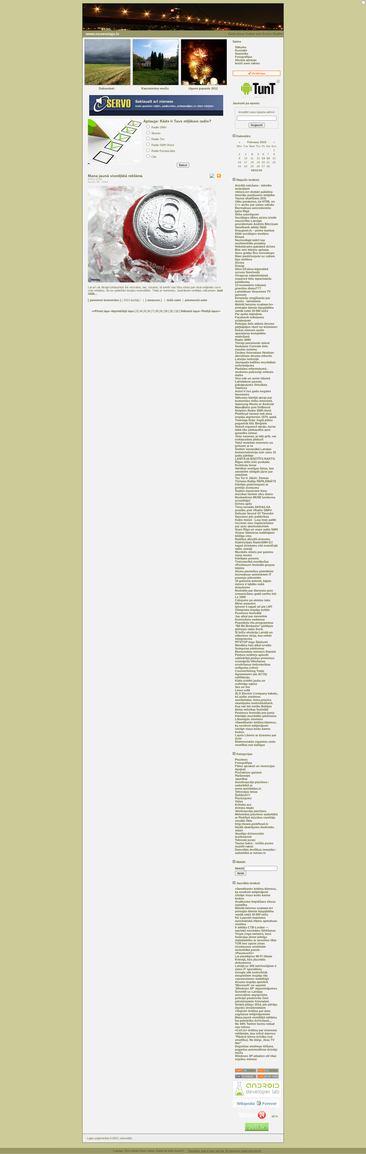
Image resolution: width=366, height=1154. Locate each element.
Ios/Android (243, 836)
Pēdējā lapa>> (211, 311)
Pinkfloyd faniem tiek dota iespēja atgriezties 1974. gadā (255, 415)
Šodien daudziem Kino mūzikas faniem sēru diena (254, 492)
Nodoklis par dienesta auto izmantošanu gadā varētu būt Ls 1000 (256, 594)
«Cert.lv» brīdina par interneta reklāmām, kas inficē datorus (256, 1032)
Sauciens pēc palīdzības (252, 516)
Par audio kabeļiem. (249, 314)
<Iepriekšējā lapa (122, 311)
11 (171, 311)
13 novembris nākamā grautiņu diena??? (250, 286)
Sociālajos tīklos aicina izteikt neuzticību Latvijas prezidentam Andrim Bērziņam (256, 221)
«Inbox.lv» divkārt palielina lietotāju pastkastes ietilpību (255, 193)
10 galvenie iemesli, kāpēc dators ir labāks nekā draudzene (253, 584)
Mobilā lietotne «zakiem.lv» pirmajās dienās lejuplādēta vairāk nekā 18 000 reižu (254, 307)
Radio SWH (243, 339)
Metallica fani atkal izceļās (253, 645)
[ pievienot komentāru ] (104, 300)
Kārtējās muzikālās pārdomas (256, 716)
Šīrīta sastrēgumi (247, 214)
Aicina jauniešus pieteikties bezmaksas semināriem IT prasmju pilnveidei (254, 574)
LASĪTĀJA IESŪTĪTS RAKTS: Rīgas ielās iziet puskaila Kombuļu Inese (255, 462)
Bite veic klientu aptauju (252, 249)
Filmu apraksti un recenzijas (255, 766)
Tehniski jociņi (245, 840)
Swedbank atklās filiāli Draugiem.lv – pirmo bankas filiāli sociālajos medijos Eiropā (254, 232)
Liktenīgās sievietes (249, 719)
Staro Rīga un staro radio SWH (256, 529)
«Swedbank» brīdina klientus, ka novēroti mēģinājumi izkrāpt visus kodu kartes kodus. (256, 727)
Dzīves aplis (243, 503)
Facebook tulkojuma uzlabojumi (249, 319)
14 (268, 158)
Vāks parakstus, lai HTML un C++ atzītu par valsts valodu (255, 203)
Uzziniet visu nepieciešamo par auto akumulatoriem (254, 524)
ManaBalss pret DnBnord (252, 407)
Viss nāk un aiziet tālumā (252, 378)
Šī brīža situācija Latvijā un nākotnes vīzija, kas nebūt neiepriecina (254, 635)
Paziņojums (243, 798)
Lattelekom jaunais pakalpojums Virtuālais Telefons (251, 385)
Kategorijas (244, 754)
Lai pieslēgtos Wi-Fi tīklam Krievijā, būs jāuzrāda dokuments (253, 959)
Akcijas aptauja (245, 60)
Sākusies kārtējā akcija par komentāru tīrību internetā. (254, 399)
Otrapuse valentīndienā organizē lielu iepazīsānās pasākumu (253, 278)
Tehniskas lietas (246, 791)
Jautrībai (241, 778)
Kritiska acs (243, 804)
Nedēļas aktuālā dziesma (252, 539)
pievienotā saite (196, 300)
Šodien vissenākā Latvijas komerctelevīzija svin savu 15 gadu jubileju (255, 452)
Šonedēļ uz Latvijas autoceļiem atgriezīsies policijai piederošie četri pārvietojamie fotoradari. (252, 996)
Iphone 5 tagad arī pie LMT (253, 606)
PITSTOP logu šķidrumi (251, 642)
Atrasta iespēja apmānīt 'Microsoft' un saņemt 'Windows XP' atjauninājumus (256, 985)
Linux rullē (242, 690)
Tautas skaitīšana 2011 (250, 198)
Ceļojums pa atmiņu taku (252, 600)
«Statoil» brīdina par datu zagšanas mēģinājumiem (253, 1012)
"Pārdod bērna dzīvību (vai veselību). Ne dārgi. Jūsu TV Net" (254, 1040)
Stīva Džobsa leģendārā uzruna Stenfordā (251, 270)
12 (176, 311)
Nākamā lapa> (191, 311)
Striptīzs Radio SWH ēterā (253, 410)
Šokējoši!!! (242, 795)
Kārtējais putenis (247, 558)
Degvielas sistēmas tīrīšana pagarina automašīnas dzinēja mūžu (256, 1049)
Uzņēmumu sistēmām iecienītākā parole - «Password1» (250, 950)
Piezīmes (241, 759)
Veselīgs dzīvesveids (249, 833)
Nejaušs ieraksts (247, 179)
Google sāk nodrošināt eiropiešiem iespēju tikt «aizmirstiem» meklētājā (252, 975)
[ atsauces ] (153, 300)
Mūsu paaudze (245, 603)
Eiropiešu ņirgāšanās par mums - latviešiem (252, 299)
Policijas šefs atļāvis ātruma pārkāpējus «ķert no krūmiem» (256, 325)
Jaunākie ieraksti (248, 883)
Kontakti (241, 50)
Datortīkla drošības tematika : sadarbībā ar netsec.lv (256, 851)
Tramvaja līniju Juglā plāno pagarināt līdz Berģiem (254, 422)
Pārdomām (242, 775)
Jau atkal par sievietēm (251, 616)
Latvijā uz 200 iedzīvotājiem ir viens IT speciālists (256, 967)
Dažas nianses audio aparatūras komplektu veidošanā (250, 333)
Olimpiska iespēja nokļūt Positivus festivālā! (252, 611)
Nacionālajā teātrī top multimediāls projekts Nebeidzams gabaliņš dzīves (255, 243)
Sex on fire (242, 687)
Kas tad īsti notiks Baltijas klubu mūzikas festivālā (253, 708)
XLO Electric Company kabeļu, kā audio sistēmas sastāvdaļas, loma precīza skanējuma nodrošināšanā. (256, 698)
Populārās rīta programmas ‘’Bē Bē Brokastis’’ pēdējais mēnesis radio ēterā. (254, 626)
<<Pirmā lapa (101, 311)
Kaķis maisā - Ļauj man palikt (255, 519)
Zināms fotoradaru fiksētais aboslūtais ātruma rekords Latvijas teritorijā (254, 356)
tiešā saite (174, 300)
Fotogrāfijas (243, 56)
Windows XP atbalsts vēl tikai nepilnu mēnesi (255, 1057)
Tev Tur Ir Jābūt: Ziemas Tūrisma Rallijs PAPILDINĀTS (255, 479)
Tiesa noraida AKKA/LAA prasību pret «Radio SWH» (253, 508)
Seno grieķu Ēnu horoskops (254, 253)
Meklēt (240, 862)
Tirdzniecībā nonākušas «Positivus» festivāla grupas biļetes (255, 565)
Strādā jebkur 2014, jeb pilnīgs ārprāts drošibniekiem (256, 1006)
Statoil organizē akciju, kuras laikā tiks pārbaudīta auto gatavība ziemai (255, 430)
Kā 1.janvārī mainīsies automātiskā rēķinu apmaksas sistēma (256, 921)
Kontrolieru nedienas (250, 619)
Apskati (240, 769)
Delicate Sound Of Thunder (254, 513)
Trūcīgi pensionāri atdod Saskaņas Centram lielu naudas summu (252, 346)
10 (165, 311)
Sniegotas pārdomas (249, 648)
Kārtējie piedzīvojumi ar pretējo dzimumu (251, 486)
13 (263, 158)
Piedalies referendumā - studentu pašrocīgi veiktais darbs (254, 372)
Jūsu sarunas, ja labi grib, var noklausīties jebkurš (255, 438)
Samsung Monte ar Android (254, 404)
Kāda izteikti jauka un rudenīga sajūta (250, 682)
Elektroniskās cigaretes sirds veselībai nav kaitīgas (255, 743)
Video (239, 801)
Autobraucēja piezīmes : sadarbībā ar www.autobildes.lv (252, 785)
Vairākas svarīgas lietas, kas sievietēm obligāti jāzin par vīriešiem (254, 471)
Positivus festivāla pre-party (254, 712)
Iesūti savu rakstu (247, 63)
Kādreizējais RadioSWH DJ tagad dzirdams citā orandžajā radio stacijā (256, 545)
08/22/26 (256, 170)
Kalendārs (243, 136)
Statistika (241, 53)
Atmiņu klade (244, 807)
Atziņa (239, 262)
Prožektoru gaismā (248, 772)
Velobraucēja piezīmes (250, 811)
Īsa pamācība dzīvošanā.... (253, 1020)
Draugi (239, 265)
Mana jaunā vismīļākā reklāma (256, 1017)
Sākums (240, 47)
